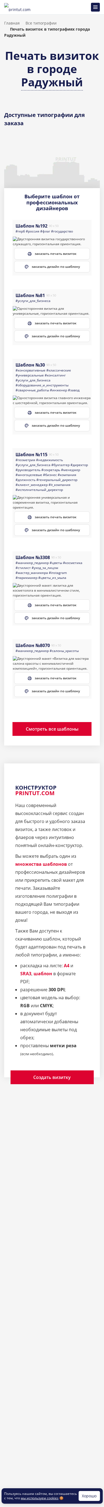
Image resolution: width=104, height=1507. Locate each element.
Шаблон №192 (31, 226)
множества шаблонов (41, 864)
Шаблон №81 (30, 295)
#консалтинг (55, 375)
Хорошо (89, 1495)
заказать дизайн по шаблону (56, 266)
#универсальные (30, 375)
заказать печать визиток (56, 253)
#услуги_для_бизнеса (33, 300)
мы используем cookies (40, 1498)
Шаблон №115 (31, 454)
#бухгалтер (60, 465)
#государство (62, 231)
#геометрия (25, 460)
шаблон (43, 974)
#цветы (56, 562)
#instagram (58, 572)
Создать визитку (52, 1077)
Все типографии (41, 23)
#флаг (45, 231)
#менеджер (70, 469)
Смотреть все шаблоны (52, 729)
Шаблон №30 (30, 365)
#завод (74, 390)
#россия (32, 231)
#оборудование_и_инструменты (42, 385)
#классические (58, 370)
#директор (79, 465)
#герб (20, 231)
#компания (67, 474)
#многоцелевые (29, 474)
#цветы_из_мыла (52, 577)
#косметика (72, 562)
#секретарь (50, 469)
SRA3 (25, 974)
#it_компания (59, 484)
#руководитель (28, 469)
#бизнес (50, 474)
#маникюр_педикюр (32, 562)
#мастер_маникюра (32, 572)
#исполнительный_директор (39, 489)
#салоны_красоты (64, 650)
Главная (12, 23)
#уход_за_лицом (45, 567)
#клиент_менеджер (32, 484)
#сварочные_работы (32, 390)
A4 (66, 966)
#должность (25, 479)
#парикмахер (26, 577)
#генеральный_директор (56, 479)
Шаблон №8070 (33, 645)
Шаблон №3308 (33, 557)
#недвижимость (49, 460)
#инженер (58, 390)
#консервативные (30, 370)
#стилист (23, 567)
